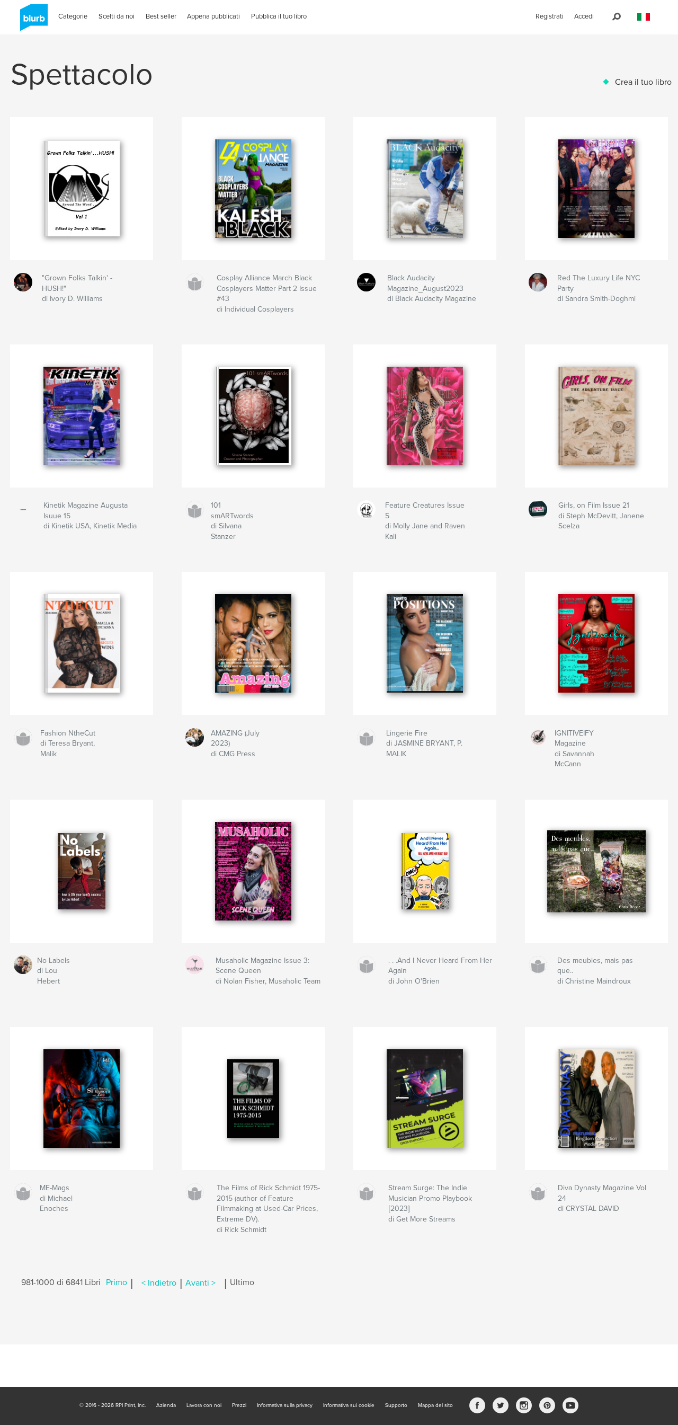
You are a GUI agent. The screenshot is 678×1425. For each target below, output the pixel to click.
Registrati (550, 16)
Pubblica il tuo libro (279, 16)
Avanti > (200, 1283)
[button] (643, 17)
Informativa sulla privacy (285, 1405)
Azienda (166, 1405)
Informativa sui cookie (348, 1405)
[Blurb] (32, 22)
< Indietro (158, 1283)
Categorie (72, 16)
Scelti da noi (117, 16)
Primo (116, 1283)
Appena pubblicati (213, 16)
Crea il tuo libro (643, 82)
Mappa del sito (435, 1405)
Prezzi (239, 1405)
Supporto (396, 1405)
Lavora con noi (203, 1405)
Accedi (584, 16)
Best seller (161, 16)
